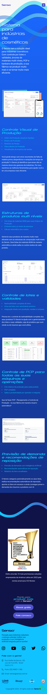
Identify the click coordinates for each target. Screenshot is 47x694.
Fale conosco (23, 615)
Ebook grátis (23, 607)
